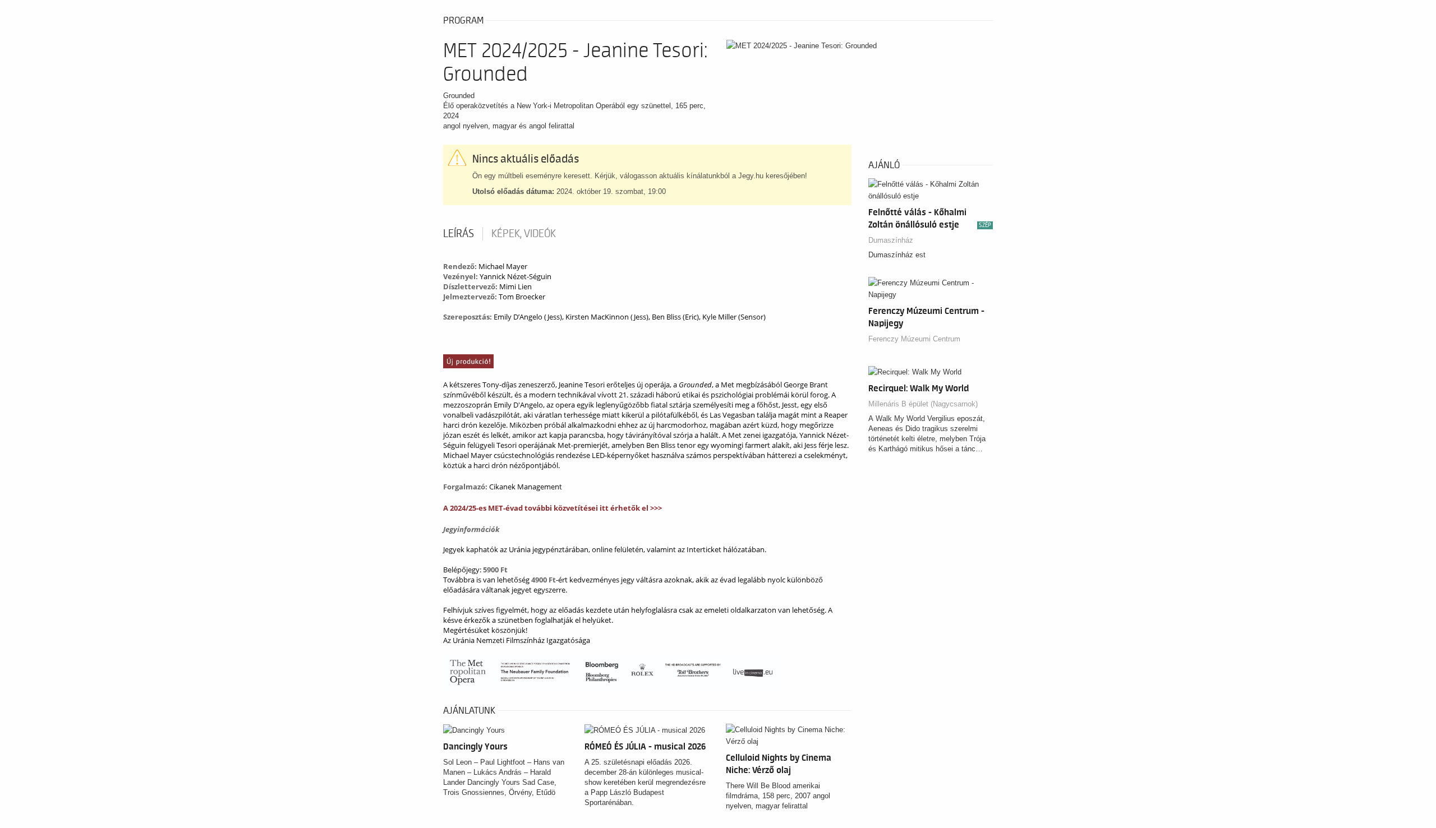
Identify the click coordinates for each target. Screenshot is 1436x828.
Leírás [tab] (458, 234)
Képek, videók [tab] (523, 234)
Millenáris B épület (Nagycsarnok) (923, 404)
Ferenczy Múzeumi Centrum (914, 339)
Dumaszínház (890, 240)
